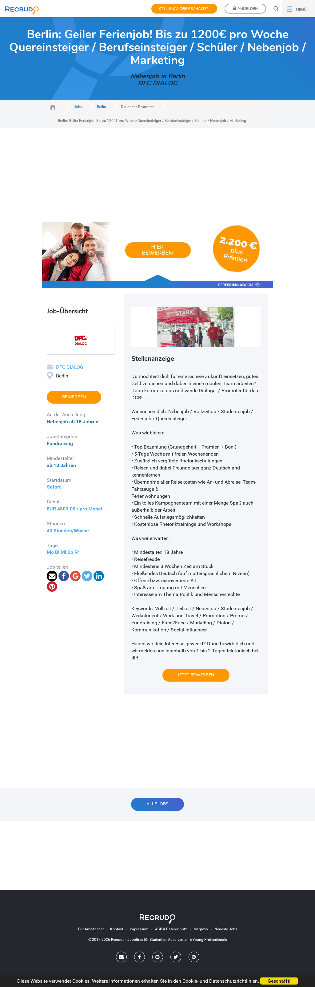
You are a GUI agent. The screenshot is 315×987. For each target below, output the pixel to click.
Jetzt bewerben (196, 675)
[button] (298, 8)
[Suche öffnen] (276, 8)
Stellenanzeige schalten (184, 8)
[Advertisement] (157, 178)
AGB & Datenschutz (171, 929)
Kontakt (116, 929)
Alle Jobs (157, 804)
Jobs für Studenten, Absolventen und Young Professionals (53, 107)
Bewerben (74, 397)
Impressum (139, 929)
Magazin (200, 929)
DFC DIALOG (69, 367)
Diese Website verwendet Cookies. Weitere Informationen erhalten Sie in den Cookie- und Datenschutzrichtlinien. (138, 981)
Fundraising (60, 443)
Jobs (78, 107)
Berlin (101, 107)
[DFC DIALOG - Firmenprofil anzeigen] (80, 340)
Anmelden (247, 8)
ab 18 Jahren (83, 422)
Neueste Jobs (225, 929)
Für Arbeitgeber (91, 929)
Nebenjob (57, 422)
